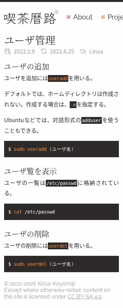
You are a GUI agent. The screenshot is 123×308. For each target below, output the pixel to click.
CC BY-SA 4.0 (85, 296)
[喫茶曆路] (31, 17)
